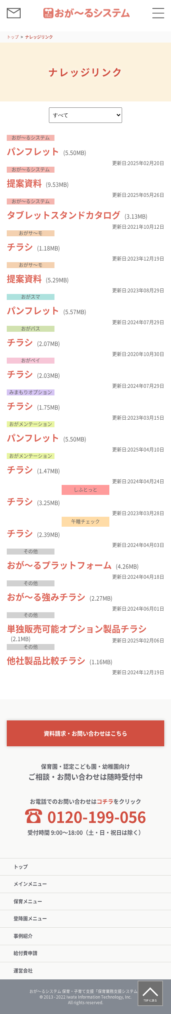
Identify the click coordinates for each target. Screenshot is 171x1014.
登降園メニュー (30, 918)
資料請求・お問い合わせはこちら (85, 733)
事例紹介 (23, 936)
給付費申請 (25, 953)
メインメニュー (30, 883)
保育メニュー (28, 901)
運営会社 (23, 970)
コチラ (105, 801)
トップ (13, 37)
